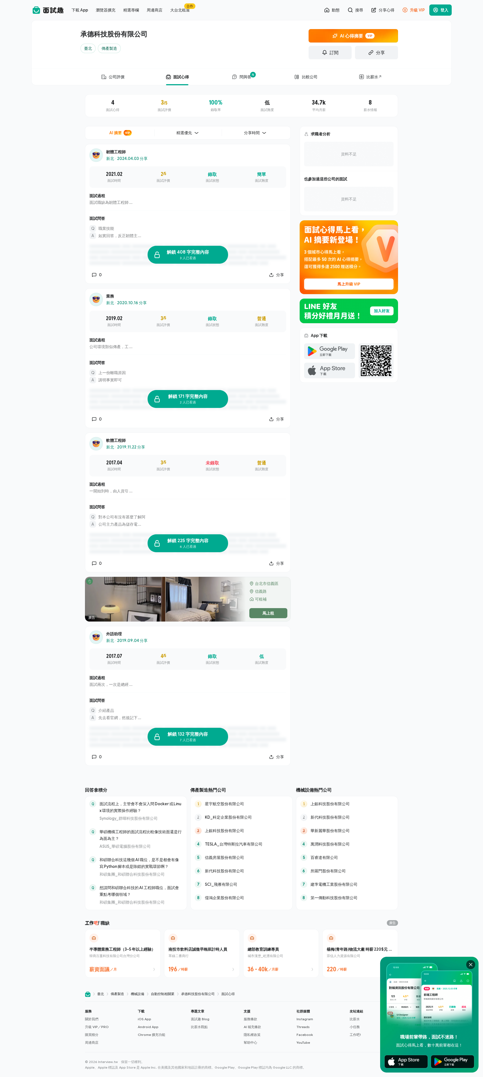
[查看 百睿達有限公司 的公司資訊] (347, 857)
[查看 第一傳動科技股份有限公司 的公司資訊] (347, 897)
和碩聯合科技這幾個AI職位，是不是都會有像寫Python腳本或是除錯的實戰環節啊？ (139, 863)
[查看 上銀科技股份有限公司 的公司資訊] (241, 830)
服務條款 (250, 1019)
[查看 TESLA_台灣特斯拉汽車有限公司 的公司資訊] (241, 844)
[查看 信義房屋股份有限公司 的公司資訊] (241, 857)
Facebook (305, 1035)
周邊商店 (91, 1042)
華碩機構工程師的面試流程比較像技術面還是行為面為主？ (141, 835)
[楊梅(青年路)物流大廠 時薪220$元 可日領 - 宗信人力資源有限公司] (360, 953)
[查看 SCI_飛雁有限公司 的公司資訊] (241, 884)
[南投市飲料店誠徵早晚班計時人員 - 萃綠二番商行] (202, 953)
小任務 (355, 1027)
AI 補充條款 (252, 1027)
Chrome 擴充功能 (151, 1035)
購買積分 (91, 1035)
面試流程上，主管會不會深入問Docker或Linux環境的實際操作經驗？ (140, 807)
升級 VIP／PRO (97, 1027)
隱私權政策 (252, 1035)
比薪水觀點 (199, 1027)
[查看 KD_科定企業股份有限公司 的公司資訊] (241, 817)
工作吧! (355, 1035)
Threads (303, 1027)
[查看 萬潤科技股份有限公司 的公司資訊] (347, 844)
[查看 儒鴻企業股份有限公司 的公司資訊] (241, 897)
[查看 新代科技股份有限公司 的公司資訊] (241, 871)
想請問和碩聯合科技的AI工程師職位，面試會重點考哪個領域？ (139, 891)
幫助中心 (250, 1042)
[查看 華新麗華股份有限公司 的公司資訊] (347, 830)
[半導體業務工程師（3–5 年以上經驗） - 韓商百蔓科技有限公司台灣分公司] (123, 953)
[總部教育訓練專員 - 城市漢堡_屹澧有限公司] (281, 953)
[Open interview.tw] (88, 994)
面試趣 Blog (200, 1019)
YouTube (303, 1042)
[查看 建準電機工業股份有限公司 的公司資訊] (347, 884)
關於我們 (91, 1019)
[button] (109, 1027)
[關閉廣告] (470, 964)
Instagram (305, 1019)
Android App (148, 1027)
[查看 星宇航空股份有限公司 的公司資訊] (241, 804)
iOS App (144, 1019)
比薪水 (355, 1019)
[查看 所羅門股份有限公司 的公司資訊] (347, 871)
